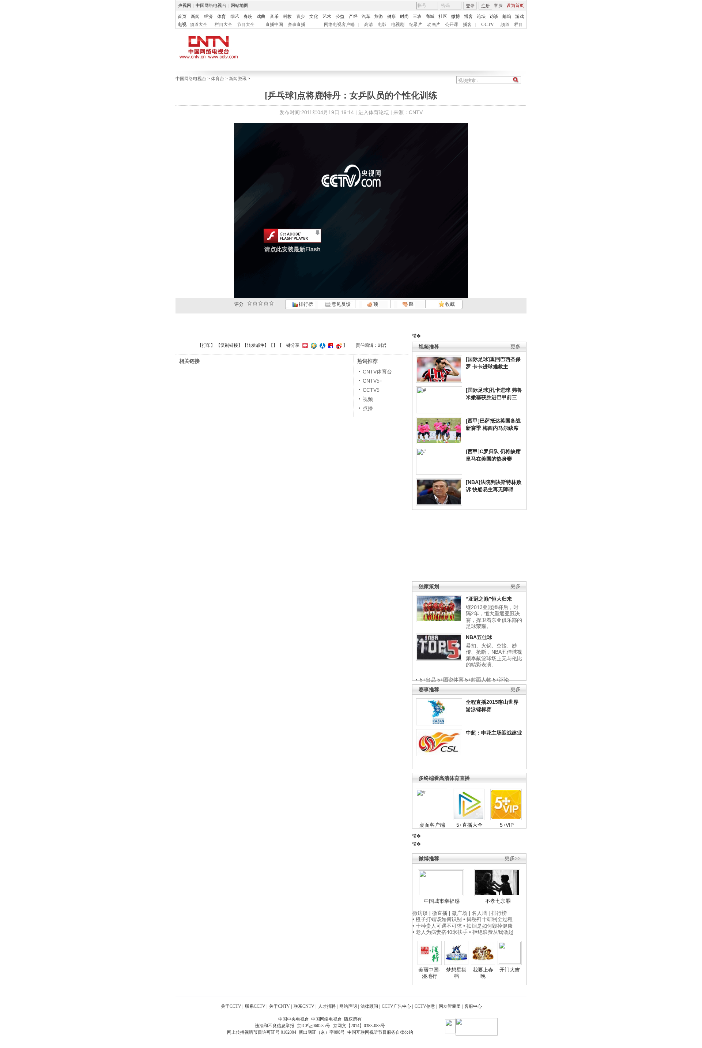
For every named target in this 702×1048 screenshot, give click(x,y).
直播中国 (274, 24)
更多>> (513, 858)
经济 (208, 16)
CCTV (487, 24)
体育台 (217, 78)
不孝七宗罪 (498, 901)
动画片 (433, 24)
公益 (340, 16)
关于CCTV (231, 1006)
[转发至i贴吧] (330, 345)
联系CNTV (304, 1006)
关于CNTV (279, 1006)
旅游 (378, 16)
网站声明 (348, 1006)
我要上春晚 (483, 973)
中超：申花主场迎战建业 (494, 733)
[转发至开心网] (304, 345)
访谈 (494, 16)
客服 (498, 5)
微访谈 (420, 913)
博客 (468, 16)
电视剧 (397, 24)
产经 (353, 16)
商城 (430, 16)
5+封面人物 (478, 680)
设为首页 (515, 5)
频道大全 (198, 24)
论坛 (481, 16)
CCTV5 (371, 390)
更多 (515, 346)
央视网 (184, 5)
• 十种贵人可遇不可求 (437, 926)
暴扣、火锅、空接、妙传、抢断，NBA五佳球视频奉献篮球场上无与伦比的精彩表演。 (494, 655)
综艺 (234, 16)
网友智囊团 (450, 1006)
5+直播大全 (469, 825)
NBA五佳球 (479, 637)
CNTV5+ (372, 381)
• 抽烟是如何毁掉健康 (488, 926)
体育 (221, 16)
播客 (467, 24)
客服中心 (473, 1006)
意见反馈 (340, 304)
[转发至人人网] (321, 345)
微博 (455, 16)
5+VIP (507, 825)
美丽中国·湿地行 (429, 973)
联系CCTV (255, 1006)
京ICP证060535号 (313, 1025)
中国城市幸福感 (442, 901)
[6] (260, 303)
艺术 (326, 16)
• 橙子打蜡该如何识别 (437, 919)
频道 (505, 24)
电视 (182, 24)
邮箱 (506, 16)
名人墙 (479, 913)
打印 (206, 345)
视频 (368, 399)
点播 (368, 408)
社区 (442, 16)
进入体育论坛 (373, 112)
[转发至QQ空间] (313, 345)
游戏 (519, 16)
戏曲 (261, 16)
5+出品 (428, 680)
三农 (417, 16)
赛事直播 (296, 24)
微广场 (459, 913)
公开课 (451, 24)
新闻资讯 (237, 78)
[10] (271, 303)
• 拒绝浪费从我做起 (491, 932)
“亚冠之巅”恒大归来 (489, 599)
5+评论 (501, 680)
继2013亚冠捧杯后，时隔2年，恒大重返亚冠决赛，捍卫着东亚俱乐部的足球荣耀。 (494, 617)
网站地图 (239, 5)
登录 (470, 5)
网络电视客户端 (339, 24)
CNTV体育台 (377, 372)
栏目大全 (223, 24)
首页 (182, 16)
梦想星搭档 (456, 973)
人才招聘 (327, 1006)
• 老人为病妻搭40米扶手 (440, 932)
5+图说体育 (450, 680)
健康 (391, 16)
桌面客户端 (432, 825)
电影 (382, 24)
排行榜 (305, 304)
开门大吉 (509, 970)
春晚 (248, 16)
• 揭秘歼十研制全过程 (488, 919)
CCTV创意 (425, 1006)
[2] (249, 303)
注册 (485, 5)
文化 (313, 16)
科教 (287, 16)
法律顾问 (369, 1006)
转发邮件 (255, 345)
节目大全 (245, 24)
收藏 (449, 304)
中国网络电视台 (211, 5)
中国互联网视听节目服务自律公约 (380, 1032)
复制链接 (229, 345)
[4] (255, 303)
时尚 (404, 16)
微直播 (440, 913)
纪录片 (415, 24)
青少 (300, 16)
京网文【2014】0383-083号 (359, 1025)
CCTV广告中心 (396, 1006)
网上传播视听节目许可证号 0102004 (261, 1032)
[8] (266, 303)
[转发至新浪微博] (338, 345)
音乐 (274, 16)
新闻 (195, 16)
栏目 (518, 24)
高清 (368, 24)
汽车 (366, 16)
